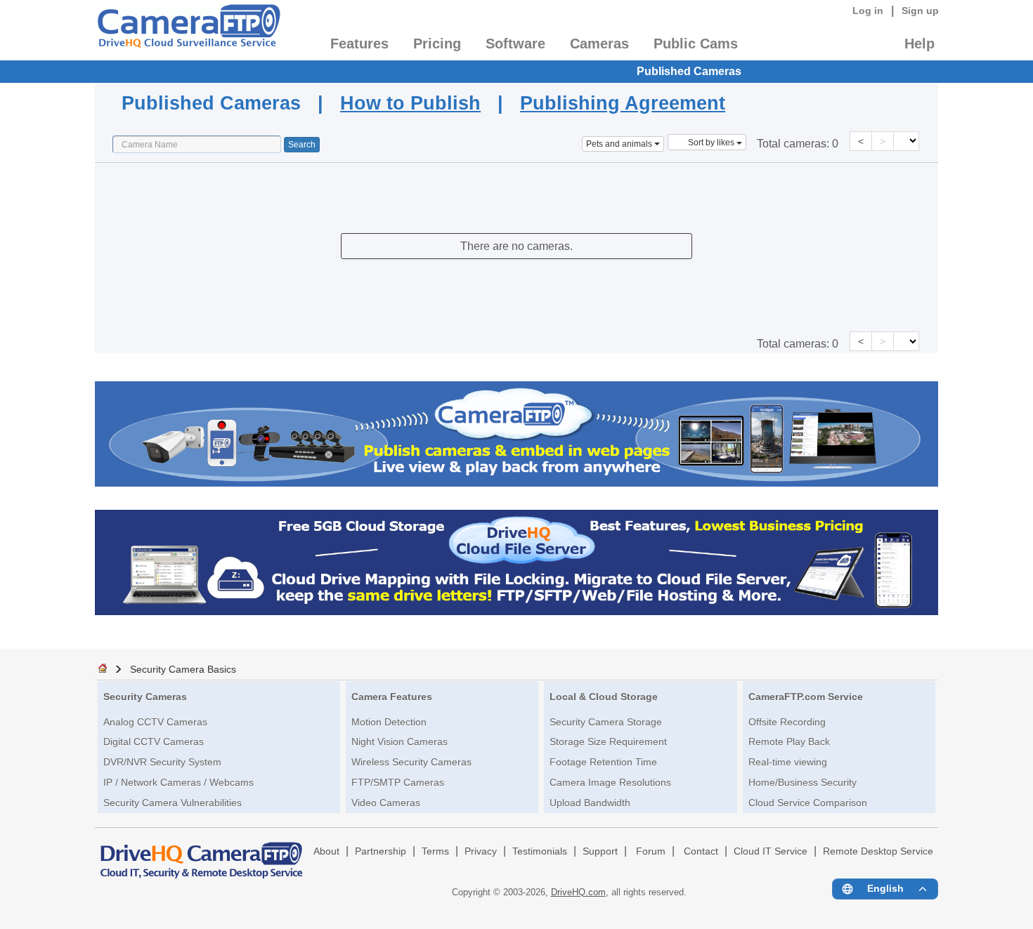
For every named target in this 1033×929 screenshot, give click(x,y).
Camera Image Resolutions (610, 782)
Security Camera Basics (183, 669)
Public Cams (696, 43)
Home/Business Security (802, 782)
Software (515, 43)
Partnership (380, 851)
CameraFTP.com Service (805, 696)
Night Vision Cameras (399, 741)
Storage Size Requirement (608, 741)
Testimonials (539, 851)
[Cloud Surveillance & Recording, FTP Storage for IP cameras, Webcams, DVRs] (188, 30)
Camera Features (391, 696)
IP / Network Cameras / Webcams (178, 782)
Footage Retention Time (603, 761)
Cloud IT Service (770, 851)
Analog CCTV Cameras (155, 721)
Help (919, 43)
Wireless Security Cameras (411, 761)
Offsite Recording (787, 721)
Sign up (920, 10)
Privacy (480, 851)
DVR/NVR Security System (162, 761)
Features (359, 43)
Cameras (599, 43)
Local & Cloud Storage (604, 696)
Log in (867, 10)
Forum (650, 851)
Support (600, 851)
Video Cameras (385, 802)
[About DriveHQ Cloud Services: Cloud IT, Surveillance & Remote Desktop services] (201, 854)
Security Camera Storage (606, 721)
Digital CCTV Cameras (153, 741)
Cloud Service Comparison (807, 802)
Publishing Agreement (622, 103)
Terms (435, 851)
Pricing (437, 43)
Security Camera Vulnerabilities (172, 802)
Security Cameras (145, 696)
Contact (701, 851)
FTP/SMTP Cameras (397, 782)
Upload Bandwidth (590, 802)
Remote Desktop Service (878, 851)
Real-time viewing (787, 761)
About (326, 851)
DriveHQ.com (578, 892)
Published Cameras (689, 71)
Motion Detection (389, 721)
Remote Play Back (789, 741)
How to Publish (410, 103)
